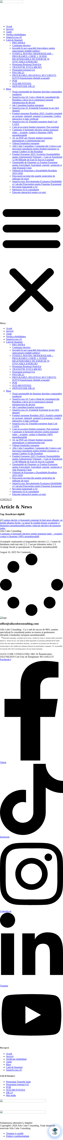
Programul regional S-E (23, 70)
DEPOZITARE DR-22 (23, 86)
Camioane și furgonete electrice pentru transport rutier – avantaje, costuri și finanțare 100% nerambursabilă (35, 132)
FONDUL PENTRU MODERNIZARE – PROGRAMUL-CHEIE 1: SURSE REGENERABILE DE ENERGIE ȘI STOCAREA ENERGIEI (32, 57)
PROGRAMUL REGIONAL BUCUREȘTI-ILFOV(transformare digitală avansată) (34, 76)
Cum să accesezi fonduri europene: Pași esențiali (35, 127)
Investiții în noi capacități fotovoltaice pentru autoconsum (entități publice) (33, 49)
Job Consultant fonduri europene (28, 105)
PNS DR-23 (18, 72)
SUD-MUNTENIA (21, 83)
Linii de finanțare (14, 40)
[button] (31, 260)
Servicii (9, 29)
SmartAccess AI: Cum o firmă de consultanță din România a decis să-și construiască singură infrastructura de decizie (35, 100)
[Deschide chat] (54, 1131)
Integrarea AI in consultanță (25, 189)
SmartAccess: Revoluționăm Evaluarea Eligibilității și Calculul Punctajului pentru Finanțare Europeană (37, 182)
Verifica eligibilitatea (16, 34)
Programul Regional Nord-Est (26, 64)
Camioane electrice (21, 45)
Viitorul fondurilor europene (25, 143)
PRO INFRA (18, 42)
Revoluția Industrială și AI (24, 187)
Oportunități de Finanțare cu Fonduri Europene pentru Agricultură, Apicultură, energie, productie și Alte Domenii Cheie (37, 165)
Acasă (9, 26)
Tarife (9, 32)
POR (14, 80)
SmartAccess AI (14, 37)
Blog (8, 89)
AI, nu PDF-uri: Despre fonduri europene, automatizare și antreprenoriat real (32, 139)
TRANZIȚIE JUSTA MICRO (27, 67)
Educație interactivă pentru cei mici (29, 192)
